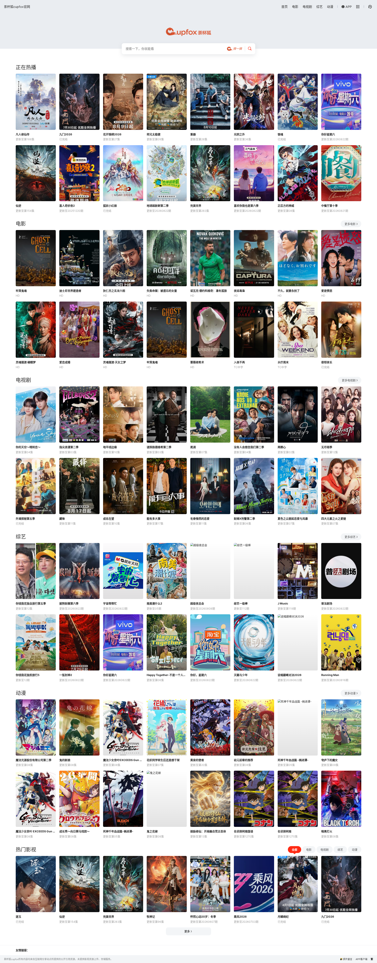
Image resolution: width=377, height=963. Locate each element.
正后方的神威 (286, 205)
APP (349, 7)
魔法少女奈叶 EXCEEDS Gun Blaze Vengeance (36, 831)
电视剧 (307, 7)
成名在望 (108, 518)
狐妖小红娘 (110, 205)
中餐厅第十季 (329, 205)
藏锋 (62, 518)
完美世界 (195, 205)
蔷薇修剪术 (197, 362)
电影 (295, 7)
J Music (283, 603)
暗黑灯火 (326, 831)
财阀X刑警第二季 (244, 518)
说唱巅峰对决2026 (289, 675)
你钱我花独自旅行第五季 (31, 603)
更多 (187, 931)
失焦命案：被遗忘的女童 (162, 290)
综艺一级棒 (241, 603)
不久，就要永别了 (289, 290)
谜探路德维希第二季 (159, 447)
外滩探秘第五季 (25, 518)
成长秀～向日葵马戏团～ (74, 831)
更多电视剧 (349, 380)
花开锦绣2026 (112, 134)
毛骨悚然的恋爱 (200, 518)
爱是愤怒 (326, 290)
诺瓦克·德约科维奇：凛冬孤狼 (208, 290)
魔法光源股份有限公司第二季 (33, 760)
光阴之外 (239, 134)
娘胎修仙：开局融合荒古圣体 (208, 831)
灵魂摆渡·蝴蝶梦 (26, 362)
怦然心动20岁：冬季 (203, 916)
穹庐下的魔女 (329, 760)
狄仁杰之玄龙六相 (114, 290)
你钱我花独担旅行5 (27, 675)
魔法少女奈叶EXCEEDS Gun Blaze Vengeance (123, 760)
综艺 (319, 7)
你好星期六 (328, 134)
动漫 (330, 7)
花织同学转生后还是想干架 (163, 760)
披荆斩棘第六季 (69, 603)
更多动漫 (350, 693)
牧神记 (151, 916)
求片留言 (347, 959)
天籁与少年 (241, 675)
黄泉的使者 (197, 760)
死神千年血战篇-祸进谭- (118, 831)
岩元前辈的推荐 (243, 760)
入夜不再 (239, 362)
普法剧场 (326, 603)
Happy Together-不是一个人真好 (167, 675)
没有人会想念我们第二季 (249, 447)
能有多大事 (153, 518)
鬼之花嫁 (152, 831)
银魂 (280, 134)
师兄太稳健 (153, 134)
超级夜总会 (197, 603)
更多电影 (350, 224)
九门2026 (65, 134)
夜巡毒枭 (239, 290)
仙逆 (18, 205)
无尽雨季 (326, 447)
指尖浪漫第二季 (69, 447)
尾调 (193, 447)
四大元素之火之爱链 (333, 518)
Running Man (330, 675)
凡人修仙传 (22, 134)
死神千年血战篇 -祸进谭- (293, 760)
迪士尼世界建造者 (70, 290)
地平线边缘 (110, 447)
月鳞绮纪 (283, 916)
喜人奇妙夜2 (67, 205)
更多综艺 (350, 536)
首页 (284, 7)
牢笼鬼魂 (21, 290)
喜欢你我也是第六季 (246, 205)
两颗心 (282, 447)
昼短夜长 (326, 362)
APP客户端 (361, 959)
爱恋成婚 (64, 362)
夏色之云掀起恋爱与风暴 (293, 518)
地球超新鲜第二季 (158, 205)
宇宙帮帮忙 (110, 603)
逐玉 (18, 916)
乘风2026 (240, 916)
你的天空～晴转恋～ (28, 447)
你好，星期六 (198, 675)
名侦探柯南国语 (243, 831)
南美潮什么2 (154, 603)
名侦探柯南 (284, 831)
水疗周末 (283, 362)
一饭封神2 (65, 675)
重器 (193, 134)
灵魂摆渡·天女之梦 (114, 362)
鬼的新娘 (64, 760)
